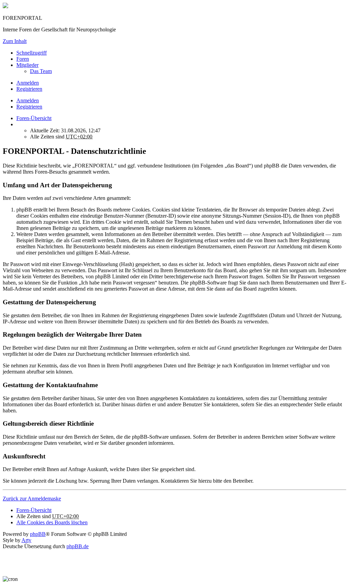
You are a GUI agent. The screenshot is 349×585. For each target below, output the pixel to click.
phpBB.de (77, 546)
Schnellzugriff (31, 53)
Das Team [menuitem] (41, 71)
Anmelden (27, 100)
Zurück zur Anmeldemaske (32, 498)
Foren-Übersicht (33, 510)
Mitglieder (27, 65)
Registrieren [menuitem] (29, 89)
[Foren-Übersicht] (5, 6)
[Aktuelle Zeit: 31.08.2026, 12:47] (18, 124)
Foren (22, 59)
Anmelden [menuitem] (27, 83)
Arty (26, 540)
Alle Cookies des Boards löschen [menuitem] (52, 522)
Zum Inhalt (15, 41)
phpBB (38, 534)
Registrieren (29, 106)
